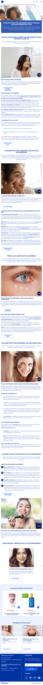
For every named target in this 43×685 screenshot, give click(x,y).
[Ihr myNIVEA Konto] (37, 2)
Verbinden (27, 673)
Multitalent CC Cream (7, 336)
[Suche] (34, 2)
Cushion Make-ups (28, 237)
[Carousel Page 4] (22, 624)
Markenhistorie (4, 668)
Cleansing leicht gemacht (8, 144)
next (40, 565)
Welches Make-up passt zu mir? (8, 494)
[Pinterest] (35, 677)
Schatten (26, 301)
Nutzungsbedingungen (6, 657)
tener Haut (8, 128)
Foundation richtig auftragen (8, 249)
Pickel (23, 136)
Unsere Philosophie (5, 670)
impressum (3, 661)
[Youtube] (39, 677)
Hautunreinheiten (11, 131)
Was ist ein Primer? (7, 206)
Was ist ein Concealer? (8, 310)
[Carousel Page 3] (21, 624)
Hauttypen (30, 125)
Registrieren (28, 655)
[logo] (2, 2)
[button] (19, 607)
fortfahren (31, 669)
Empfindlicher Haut (12, 222)
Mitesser (18, 136)
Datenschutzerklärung (6, 659)
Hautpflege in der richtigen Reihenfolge (7, 89)
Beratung (4, 4)
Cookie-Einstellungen (16, 659)
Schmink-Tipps (15, 578)
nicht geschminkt (22, 475)
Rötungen (5, 321)
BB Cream (26, 240)
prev (2, 565)
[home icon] (1, 4)
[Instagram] (30, 677)
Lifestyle (9, 4)
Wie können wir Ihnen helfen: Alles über (11, 665)
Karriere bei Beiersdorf (13, 668)
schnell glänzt (18, 226)
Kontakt (12, 670)
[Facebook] (26, 677)
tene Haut (25, 238)
